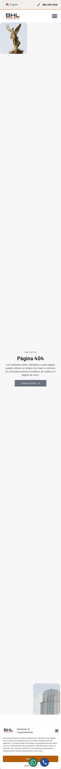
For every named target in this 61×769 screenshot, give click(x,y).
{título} (26, 765)
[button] (56, 730)
